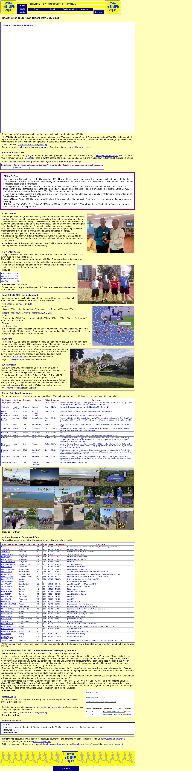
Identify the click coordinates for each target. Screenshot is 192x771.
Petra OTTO (5, 601)
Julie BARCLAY (6, 549)
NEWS (22, 9)
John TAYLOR (6, 584)
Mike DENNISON (7, 624)
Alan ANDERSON (7, 569)
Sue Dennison (6, 589)
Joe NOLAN (5, 552)
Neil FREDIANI (6, 619)
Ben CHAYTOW (6, 567)
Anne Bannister (6, 616)
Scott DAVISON (6, 587)
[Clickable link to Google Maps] (32, 144)
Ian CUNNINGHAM (8, 562)
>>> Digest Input (16, 359)
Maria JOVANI (6, 626)
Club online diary (20, 357)
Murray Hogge (6, 557)
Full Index (66, 768)
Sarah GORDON (7, 554)
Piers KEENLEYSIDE (8, 604)
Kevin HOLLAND (7, 579)
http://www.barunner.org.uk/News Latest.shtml (68, 744)
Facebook (28, 158)
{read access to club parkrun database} (46, 707)
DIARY (22, 12)
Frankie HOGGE (7, 559)
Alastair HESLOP (7, 582)
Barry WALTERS (7, 577)
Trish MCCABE (6, 640)
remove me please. (42, 741)
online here (27, 25)
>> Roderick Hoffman (12, 388)
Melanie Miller (6, 574)
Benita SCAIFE (6, 596)
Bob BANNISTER (7, 611)
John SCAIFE (6, 599)
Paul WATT (5, 547)
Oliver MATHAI (6, 614)
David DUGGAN (7, 629)
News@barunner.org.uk (107, 155)
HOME (22, 6)
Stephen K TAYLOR (8, 609)
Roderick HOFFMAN (8, 631)
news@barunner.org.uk (80, 147)
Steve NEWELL (6, 572)
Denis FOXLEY (6, 591)
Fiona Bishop (6, 634)
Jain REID (4, 621)
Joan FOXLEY (6, 594)
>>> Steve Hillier (10, 326)
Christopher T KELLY (8, 564)
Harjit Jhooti (5, 606)
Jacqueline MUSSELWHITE (7, 637)
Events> (99, 12)
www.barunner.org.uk (113, 744)
